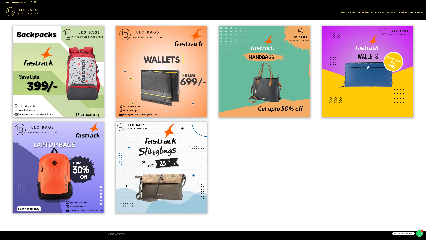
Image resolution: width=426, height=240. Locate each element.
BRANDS (351, 12)
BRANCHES (379, 12)
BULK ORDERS (416, 12)
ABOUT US (402, 12)
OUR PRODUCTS (365, 12)
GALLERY (391, 12)
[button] (419, 233)
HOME (342, 12)
